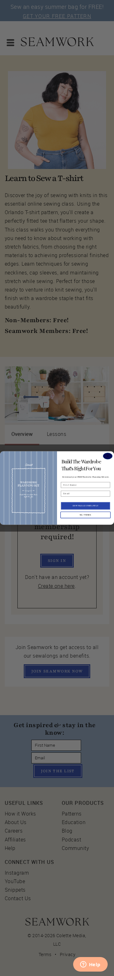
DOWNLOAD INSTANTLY (85, 505)
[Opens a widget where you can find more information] (90, 965)
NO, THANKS (85, 515)
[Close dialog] (107, 456)
